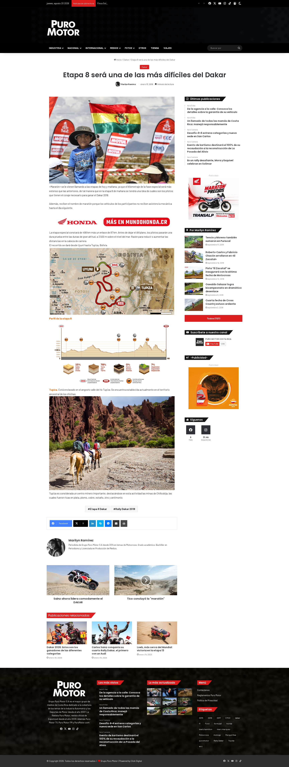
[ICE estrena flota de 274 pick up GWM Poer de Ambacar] (170, 702)
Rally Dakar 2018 (125, 508)
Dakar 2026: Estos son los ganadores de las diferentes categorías (64, 650)
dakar (237, 718)
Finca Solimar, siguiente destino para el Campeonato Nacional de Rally (131, 3)
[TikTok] (77, 729)
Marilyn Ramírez (128, 84)
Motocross (204, 735)
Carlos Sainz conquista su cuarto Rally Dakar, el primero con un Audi (110, 650)
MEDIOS (114, 47)
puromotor (204, 740)
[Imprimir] (124, 523)
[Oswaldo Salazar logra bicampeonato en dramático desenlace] (194, 289)
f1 (199, 723)
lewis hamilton (205, 729)
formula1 (218, 723)
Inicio (119, 59)
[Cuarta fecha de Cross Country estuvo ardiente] (194, 305)
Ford (207, 723)
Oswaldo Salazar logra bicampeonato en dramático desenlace (224, 288)
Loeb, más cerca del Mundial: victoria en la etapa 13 (155, 649)
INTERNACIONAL (94, 47)
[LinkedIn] (92, 523)
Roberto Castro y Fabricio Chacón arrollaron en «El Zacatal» (221, 256)
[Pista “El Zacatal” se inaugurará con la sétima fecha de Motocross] (194, 273)
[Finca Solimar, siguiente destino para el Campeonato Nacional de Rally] (185, 711)
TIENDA (155, 47)
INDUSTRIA (55, 47)
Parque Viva (230, 735)
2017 (219, 718)
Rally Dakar (219, 740)
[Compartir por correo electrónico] (116, 523)
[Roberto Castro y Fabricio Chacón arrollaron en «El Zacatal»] (194, 257)
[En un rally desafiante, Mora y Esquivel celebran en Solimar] (185, 702)
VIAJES (168, 47)
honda (229, 723)
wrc (201, 746)
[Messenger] (108, 523)
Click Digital (136, 761)
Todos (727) (213, 318)
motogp (217, 735)
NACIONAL (73, 47)
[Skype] (100, 523)
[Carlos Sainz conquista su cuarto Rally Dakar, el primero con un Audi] (112, 632)
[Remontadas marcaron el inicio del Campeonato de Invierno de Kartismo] (170, 711)
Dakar (126, 59)
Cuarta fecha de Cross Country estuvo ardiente (221, 302)
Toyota (231, 740)
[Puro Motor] (63, 28)
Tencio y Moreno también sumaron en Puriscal (221, 239)
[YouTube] (69, 729)
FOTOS (128, 47)
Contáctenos (203, 690)
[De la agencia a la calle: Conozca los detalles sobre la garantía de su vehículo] (154, 692)
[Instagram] (73, 729)
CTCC (227, 718)
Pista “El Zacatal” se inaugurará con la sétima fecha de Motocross (221, 272)
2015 (201, 718)
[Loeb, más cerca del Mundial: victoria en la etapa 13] (157, 632)
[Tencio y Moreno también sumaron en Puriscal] (194, 242)
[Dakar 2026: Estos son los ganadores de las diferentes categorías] (67, 632)
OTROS (142, 47)
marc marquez (223, 729)
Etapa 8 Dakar (98, 508)
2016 (210, 718)
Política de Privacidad (207, 700)
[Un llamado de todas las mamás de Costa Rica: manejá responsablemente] (170, 692)
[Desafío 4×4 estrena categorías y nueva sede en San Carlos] (185, 692)
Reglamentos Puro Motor (209, 695)
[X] (65, 729)
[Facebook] (61, 729)
